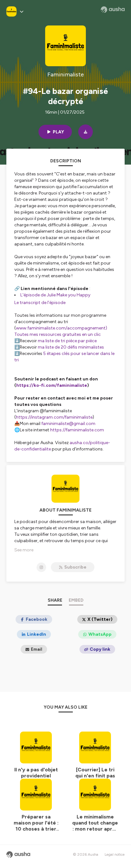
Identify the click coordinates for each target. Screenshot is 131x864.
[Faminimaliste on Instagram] (41, 567)
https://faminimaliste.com (77, 430)
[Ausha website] (113, 9)
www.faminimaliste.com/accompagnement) (61, 328)
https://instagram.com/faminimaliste (54, 417)
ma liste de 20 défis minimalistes (71, 347)
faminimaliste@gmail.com (68, 423)
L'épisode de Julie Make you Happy (55, 295)
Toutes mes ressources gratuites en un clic (57, 334)
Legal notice (115, 854)
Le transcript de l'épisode (40, 302)
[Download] (85, 131)
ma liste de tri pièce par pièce (67, 340)
